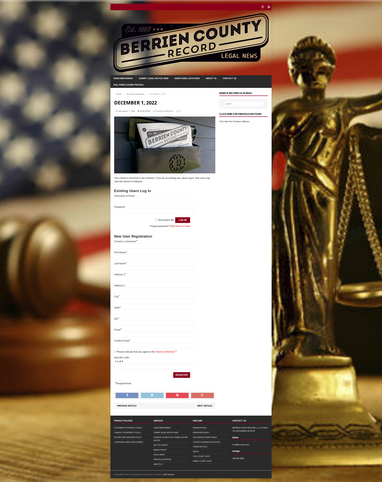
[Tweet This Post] (152, 395)
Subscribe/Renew (123, 78)
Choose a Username (125, 241)
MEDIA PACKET (160, 449)
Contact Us (229, 78)
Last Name (120, 263)
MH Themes (169, 474)
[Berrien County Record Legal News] (191, 42)
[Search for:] (243, 103)
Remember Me (166, 220)
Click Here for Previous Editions (234, 121)
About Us (211, 78)
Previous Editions (164, 111)
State (117, 307)
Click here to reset (180, 226)
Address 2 (119, 285)
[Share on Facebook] (127, 395)
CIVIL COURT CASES (201, 456)
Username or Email (124, 196)
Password (119, 207)
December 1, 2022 (126, 111)
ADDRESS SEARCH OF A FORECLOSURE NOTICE (171, 439)
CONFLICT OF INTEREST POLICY (127, 432)
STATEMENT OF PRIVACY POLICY (128, 427)
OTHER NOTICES (200, 446)
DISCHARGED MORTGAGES (205, 437)
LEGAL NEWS (159, 454)
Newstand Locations (187, 78)
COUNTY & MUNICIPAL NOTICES (207, 442)
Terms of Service (165, 352)
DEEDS (196, 451)
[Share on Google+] (202, 395)
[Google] (263, 7)
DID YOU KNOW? (161, 445)
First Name (120, 252)
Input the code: (122, 357)
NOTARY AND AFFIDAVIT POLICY (128, 437)
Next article (204, 405)
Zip (116, 318)
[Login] (269, 7)
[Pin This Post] (177, 395)
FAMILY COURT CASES (202, 461)
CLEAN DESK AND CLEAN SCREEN (128, 442)
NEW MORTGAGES (201, 432)
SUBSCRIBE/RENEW (162, 427)
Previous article (127, 405)
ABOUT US (158, 464)
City (117, 296)
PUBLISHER (145, 111)
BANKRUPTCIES (200, 427)
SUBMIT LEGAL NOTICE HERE (153, 78)
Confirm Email (122, 340)
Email (118, 329)
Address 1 (120, 274)
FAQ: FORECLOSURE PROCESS (128, 84)
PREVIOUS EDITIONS (162, 459)
